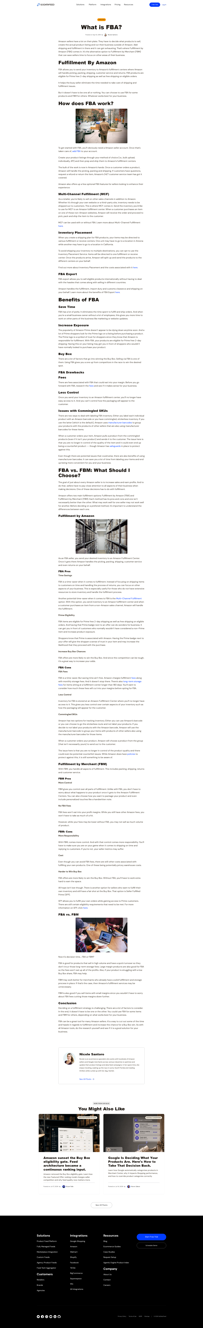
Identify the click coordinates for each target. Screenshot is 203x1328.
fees (91, 385)
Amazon (101, 20)
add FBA (76, 151)
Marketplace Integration (47, 1252)
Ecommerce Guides (112, 1246)
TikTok (72, 1268)
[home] (46, 4)
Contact (107, 1279)
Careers (106, 1285)
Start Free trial (151, 1237)
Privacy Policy (122, 1316)
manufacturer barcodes (120, 422)
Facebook (74, 1262)
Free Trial (155, 5)
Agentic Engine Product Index (116, 1262)
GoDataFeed (162, 1316)
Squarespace (76, 1278)
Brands (40, 1285)
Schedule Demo (151, 1245)
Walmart (73, 1252)
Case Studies (109, 1252)
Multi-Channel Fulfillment (129, 598)
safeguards (115, 446)
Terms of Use (132, 1316)
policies (131, 754)
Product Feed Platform (47, 1241)
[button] (80, 4)
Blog (105, 1241)
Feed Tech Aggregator (46, 1268)
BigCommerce (76, 1273)
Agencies (41, 1290)
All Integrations (76, 1289)
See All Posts (101, 1205)
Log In (164, 5)
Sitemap (147, 1316)
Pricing (117, 4)
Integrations (106, 4)
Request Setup (109, 1257)
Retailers (40, 1279)
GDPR (140, 1316)
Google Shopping (77, 1241)
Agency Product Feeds (47, 1262)
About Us (107, 1274)
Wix (71, 1284)
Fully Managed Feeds (46, 1246)
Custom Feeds (43, 1257)
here (60, 226)
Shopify (73, 1257)
